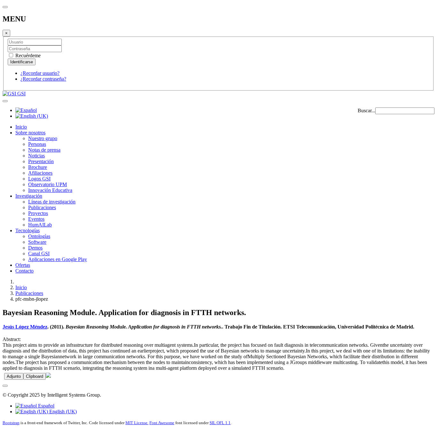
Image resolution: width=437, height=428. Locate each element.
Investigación (28, 196)
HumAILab (40, 224)
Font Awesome (161, 422)
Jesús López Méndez (25, 326)
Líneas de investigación (51, 201)
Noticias (36, 155)
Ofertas (22, 265)
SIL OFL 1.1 (220, 422)
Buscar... (366, 110)
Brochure (37, 167)
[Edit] (48, 376)
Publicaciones (42, 207)
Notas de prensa (44, 150)
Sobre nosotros (30, 132)
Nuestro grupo (42, 138)
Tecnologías (27, 230)
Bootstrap (11, 422)
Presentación (41, 161)
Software (37, 242)
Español (45, 405)
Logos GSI (39, 178)
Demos (35, 247)
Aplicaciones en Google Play (57, 259)
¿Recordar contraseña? (43, 79)
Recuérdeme (27, 55)
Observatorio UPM (47, 184)
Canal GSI (39, 253)
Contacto (24, 270)
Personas (37, 144)
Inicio (21, 127)
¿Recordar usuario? (40, 73)
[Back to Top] (5, 386)
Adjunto (14, 376)
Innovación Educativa (50, 190)
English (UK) (62, 411)
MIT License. (136, 422)
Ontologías (39, 236)
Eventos (36, 219)
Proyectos (38, 213)
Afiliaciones (40, 173)
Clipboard (34, 376)
